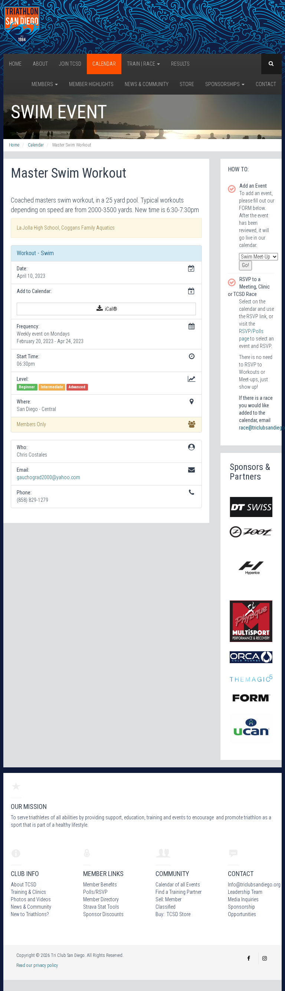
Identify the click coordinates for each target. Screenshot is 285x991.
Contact (266, 84)
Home (15, 64)
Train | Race (141, 64)
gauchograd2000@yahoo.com (48, 477)
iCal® (110, 309)
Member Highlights (91, 84)
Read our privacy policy (37, 965)
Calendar (104, 64)
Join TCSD (70, 64)
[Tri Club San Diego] (21, 26)
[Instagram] (265, 958)
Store (187, 84)
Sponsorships (223, 84)
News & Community (146, 84)
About (40, 64)
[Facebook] (249, 958)
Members (43, 84)
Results (180, 64)
